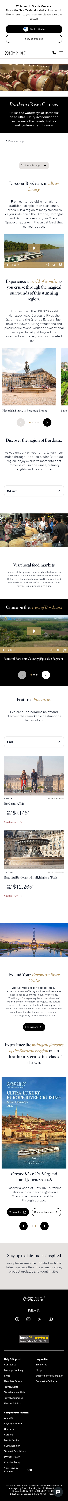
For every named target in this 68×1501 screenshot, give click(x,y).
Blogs (39, 1370)
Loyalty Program (13, 1423)
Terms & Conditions (15, 1451)
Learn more (31, 1027)
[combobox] (34, 491)
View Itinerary (11, 822)
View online (15, 1212)
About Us (9, 1418)
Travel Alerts (11, 1386)
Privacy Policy (12, 1456)
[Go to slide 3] (35, 422)
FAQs (7, 1375)
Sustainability (12, 1445)
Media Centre (11, 1440)
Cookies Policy (12, 1462)
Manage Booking (13, 1370)
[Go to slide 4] (38, 422)
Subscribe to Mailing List (49, 1375)
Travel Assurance (13, 1397)
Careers (8, 1434)
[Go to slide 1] (30, 422)
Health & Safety (13, 1381)
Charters (9, 1429)
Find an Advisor (12, 1403)
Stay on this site (34, 38)
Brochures (41, 1364)
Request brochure (44, 1212)
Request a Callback (46, 1381)
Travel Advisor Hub (14, 1392)
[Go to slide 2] (32, 422)
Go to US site (37, 29)
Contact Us (10, 1364)
